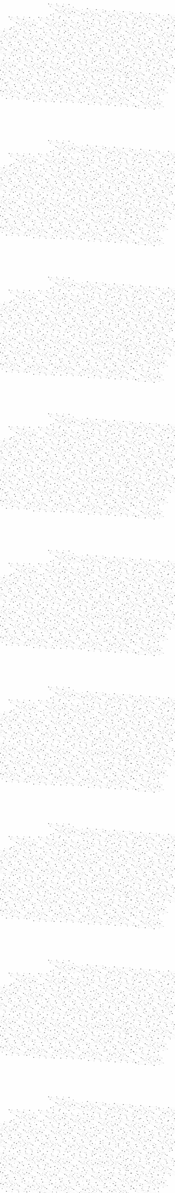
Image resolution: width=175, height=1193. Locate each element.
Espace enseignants (99, 32)
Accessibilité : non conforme (97, 1163)
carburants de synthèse (137, 808)
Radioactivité (35, 76)
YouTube (144, 1164)
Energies (73, 52)
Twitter (137, 1164)
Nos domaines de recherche (58, 6)
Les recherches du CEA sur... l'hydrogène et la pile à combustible (86, 1014)
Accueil (34, 47)
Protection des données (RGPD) (55, 1163)
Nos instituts (92, 6)
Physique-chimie (38, 92)
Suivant (146, 1121)
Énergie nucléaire (39, 59)
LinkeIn (147, 1164)
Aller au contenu (114, 14)
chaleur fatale (82, 406)
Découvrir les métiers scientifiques (112, 36)
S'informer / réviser (54, 36)
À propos (38, 6)
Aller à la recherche (144, 14)
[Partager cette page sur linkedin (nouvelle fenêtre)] (118, 89)
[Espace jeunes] (50, 24)
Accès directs (130, 6)
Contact (114, 32)
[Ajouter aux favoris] (75, 86)
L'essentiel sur (62, 52)
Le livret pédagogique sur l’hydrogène (75, 1011)
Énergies (32, 53)
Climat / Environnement (37, 84)
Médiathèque (126, 32)
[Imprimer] (61, 86)
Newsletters (82, 32)
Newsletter (127, 1164)
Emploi (118, 6)
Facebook (134, 1164)
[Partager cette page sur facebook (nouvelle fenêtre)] (106, 86)
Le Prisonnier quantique (164, 31)
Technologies (36, 115)
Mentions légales (30, 1163)
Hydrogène (102, 52)
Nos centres (106, 6)
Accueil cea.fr (141, 32)
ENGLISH (148, 6)
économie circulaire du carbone (122, 945)
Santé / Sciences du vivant (39, 101)
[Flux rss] (149, 1032)
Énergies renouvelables (36, 68)
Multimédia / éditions (79, 36)
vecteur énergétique (98, 1146)
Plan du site (77, 1163)
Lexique (116, 1163)
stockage (78, 1146)
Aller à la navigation (129, 14)
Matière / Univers (39, 109)
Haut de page (168, 1019)
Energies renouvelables (87, 52)
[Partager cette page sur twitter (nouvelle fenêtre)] (76, 89)
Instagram (141, 1164)
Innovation (79, 6)
